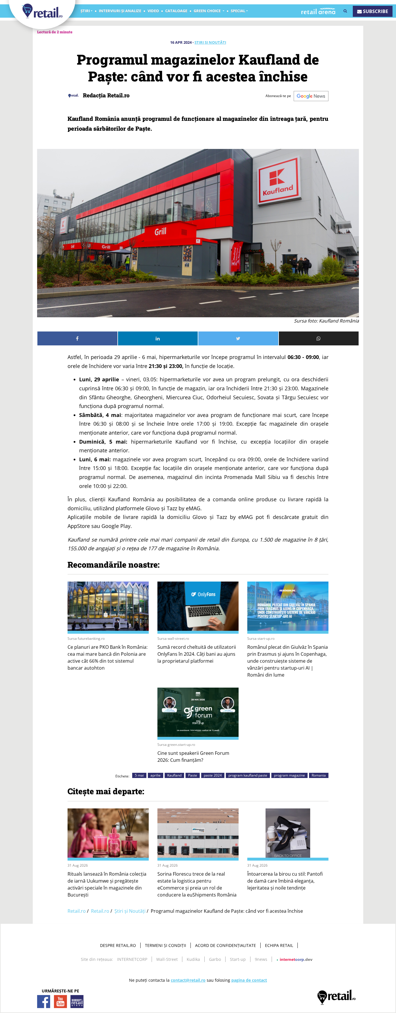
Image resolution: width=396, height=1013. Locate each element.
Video (153, 10)
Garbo (215, 959)
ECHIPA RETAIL (279, 945)
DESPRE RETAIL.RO (118, 945)
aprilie (155, 775)
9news (261, 959)
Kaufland (174, 775)
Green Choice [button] (207, 10)
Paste (192, 775)
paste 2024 (213, 775)
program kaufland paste (247, 775)
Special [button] (238, 10)
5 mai (139, 775)
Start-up (238, 959)
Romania (319, 775)
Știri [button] (85, 10)
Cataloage (176, 10)
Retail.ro (77, 911)
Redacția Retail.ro (105, 95)
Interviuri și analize (120, 10)
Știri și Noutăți (210, 42)
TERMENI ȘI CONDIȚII (165, 945)
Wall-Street (167, 959)
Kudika (193, 959)
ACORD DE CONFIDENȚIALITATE (225, 945)
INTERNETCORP (132, 959)
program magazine (289, 775)
